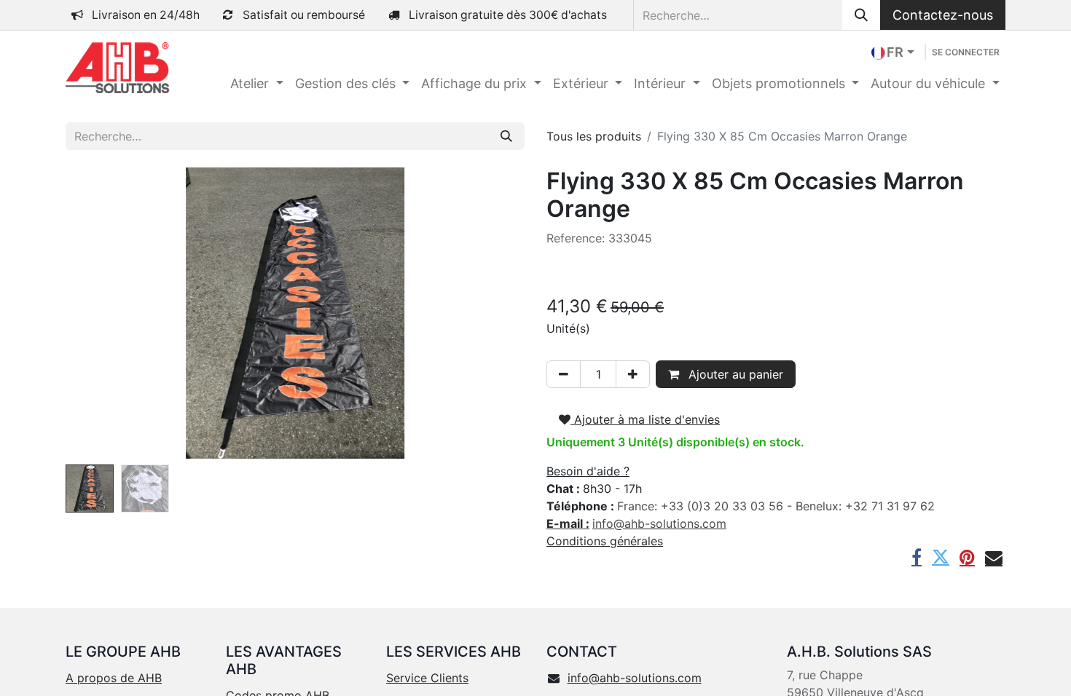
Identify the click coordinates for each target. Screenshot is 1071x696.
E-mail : (567, 523)
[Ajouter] (633, 374)
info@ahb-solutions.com (635, 678)
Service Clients (427, 678)
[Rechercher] (861, 15)
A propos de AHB (114, 678)
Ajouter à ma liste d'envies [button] (645, 419)
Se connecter (966, 52)
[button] (100, 313)
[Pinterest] (967, 557)
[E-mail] (994, 557)
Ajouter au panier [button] (734, 374)
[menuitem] (256, 83)
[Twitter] (940, 557)
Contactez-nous (942, 15)
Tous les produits (593, 136)
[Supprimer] (563, 374)
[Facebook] (916, 557)
